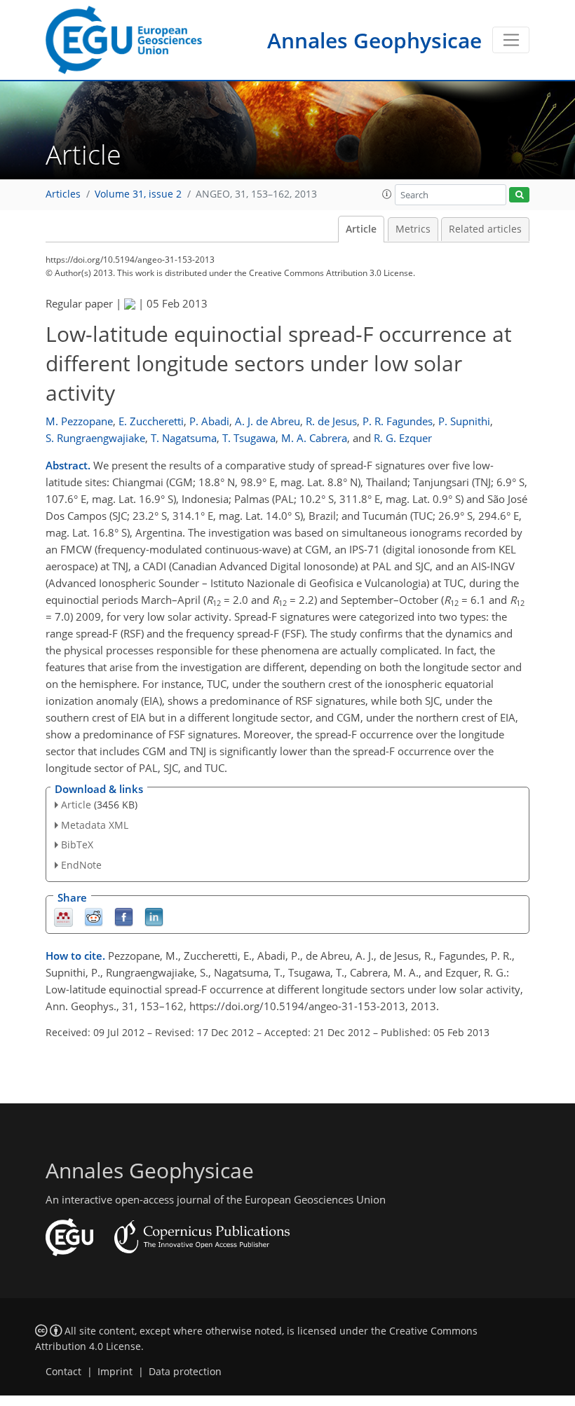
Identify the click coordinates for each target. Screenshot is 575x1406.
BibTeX (77, 844)
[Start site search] (519, 195)
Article (361, 229)
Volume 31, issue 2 (138, 194)
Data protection (185, 1371)
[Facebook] (123, 916)
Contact (63, 1371)
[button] (387, 194)
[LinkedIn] (153, 916)
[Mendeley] (63, 916)
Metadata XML (94, 825)
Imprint (115, 1371)
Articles (63, 194)
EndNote (81, 864)
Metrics (413, 229)
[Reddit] (93, 916)
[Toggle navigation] (510, 40)
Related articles (485, 229)
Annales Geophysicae (374, 40)
